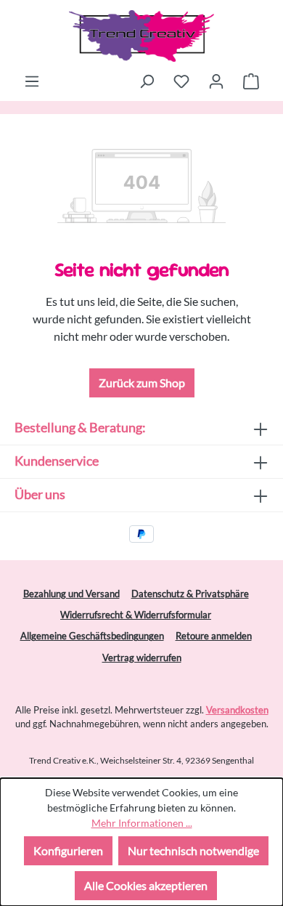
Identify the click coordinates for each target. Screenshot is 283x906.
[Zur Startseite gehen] (141, 36)
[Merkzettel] (181, 80)
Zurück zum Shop (142, 382)
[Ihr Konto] (216, 80)
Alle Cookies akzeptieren (146, 885)
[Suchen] (146, 80)
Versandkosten (237, 710)
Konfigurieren (68, 850)
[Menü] (32, 80)
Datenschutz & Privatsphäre (190, 593)
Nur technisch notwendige (193, 850)
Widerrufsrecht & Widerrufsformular (135, 614)
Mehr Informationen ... (141, 823)
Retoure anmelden (214, 636)
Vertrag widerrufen (141, 657)
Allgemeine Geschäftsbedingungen (92, 636)
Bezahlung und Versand (71, 593)
